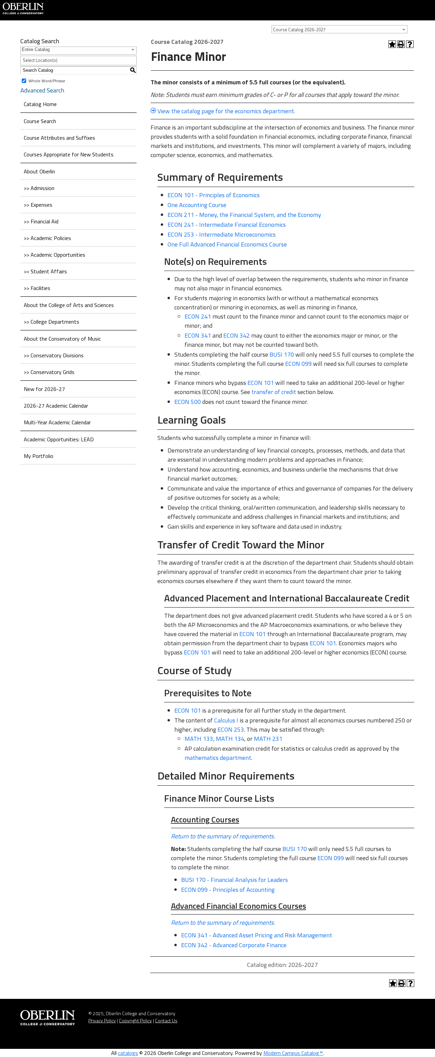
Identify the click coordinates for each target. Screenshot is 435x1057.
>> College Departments (51, 322)
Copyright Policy (135, 1020)
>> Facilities (37, 288)
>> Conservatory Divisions (54, 355)
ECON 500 (187, 401)
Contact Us (166, 1020)
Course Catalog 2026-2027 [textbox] (299, 29)
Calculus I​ (226, 720)
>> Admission (39, 188)
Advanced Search (42, 90)
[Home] (23, 8)
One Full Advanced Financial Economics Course (227, 244)
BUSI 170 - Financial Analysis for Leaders (234, 879)
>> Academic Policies (47, 238)
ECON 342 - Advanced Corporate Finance (233, 945)
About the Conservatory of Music (62, 339)
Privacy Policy (102, 1020)
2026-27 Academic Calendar (56, 406)
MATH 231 (268, 738)
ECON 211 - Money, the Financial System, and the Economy (244, 214)
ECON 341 (198, 335)
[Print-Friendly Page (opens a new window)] (401, 44)
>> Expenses (38, 205)
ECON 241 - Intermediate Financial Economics (227, 224)
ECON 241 (198, 316)
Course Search (40, 121)
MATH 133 (199, 738)
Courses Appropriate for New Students (69, 154)
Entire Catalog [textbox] (36, 49)
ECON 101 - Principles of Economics (214, 195)
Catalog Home (40, 104)
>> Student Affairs (45, 271)
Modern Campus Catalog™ (293, 1053)
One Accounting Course (197, 204)
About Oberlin (39, 171)
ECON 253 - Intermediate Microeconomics (222, 234)
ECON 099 (298, 363)
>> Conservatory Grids (49, 372)
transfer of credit (273, 391)
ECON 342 (236, 335)
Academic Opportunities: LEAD (59, 439)
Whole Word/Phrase (47, 80)
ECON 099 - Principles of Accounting (228, 889)
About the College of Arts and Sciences (69, 305)
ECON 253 (231, 729)
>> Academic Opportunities (54, 255)
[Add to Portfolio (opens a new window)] (392, 44)
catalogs (128, 1053)
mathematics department (218, 757)
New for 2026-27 (44, 389)
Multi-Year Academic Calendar (57, 422)
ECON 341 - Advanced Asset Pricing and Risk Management (256, 935)
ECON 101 (260, 382)
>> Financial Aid (41, 221)
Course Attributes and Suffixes (59, 138)
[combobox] (339, 29)
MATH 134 (230, 738)
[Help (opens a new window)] (410, 44)
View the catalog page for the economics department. (226, 111)
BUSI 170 (281, 354)
